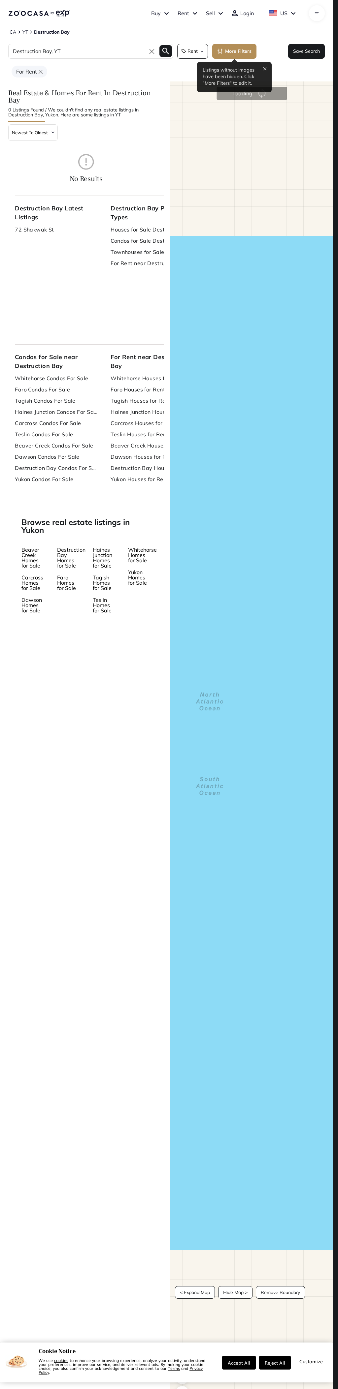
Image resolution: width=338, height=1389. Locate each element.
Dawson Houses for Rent (143, 456)
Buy (156, 13)
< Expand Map (195, 1292)
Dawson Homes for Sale (31, 605)
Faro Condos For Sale (42, 389)
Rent (183, 13)
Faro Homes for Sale (66, 582)
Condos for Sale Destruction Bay (152, 240)
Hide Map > (235, 1292)
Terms (174, 1368)
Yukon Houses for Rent (139, 479)
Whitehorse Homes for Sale (142, 555)
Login (247, 13)
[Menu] (316, 13)
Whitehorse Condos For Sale (51, 378)
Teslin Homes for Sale (102, 605)
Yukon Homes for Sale (137, 577)
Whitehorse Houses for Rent (147, 378)
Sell (210, 13)
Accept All (239, 1362)
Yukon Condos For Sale (44, 479)
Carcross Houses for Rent (143, 423)
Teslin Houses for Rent (139, 434)
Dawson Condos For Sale (47, 456)
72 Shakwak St (34, 229)
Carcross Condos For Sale (48, 423)
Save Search (306, 51)
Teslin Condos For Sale (44, 434)
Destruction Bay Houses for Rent (152, 468)
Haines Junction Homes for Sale (102, 557)
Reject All (275, 1362)
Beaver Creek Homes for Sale (30, 557)
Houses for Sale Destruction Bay (152, 229)
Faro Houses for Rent (138, 389)
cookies (61, 1360)
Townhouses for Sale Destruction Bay (152, 252)
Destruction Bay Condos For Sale (56, 468)
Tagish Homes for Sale (102, 582)
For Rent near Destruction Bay (150, 263)
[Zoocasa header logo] (39, 13)
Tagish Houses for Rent (141, 400)
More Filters (238, 51)
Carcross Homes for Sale (32, 582)
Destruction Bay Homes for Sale (71, 557)
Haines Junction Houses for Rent (152, 412)
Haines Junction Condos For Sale (56, 412)
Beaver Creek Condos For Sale (54, 445)
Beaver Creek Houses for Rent (149, 445)
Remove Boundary (280, 1292)
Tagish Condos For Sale (45, 400)
